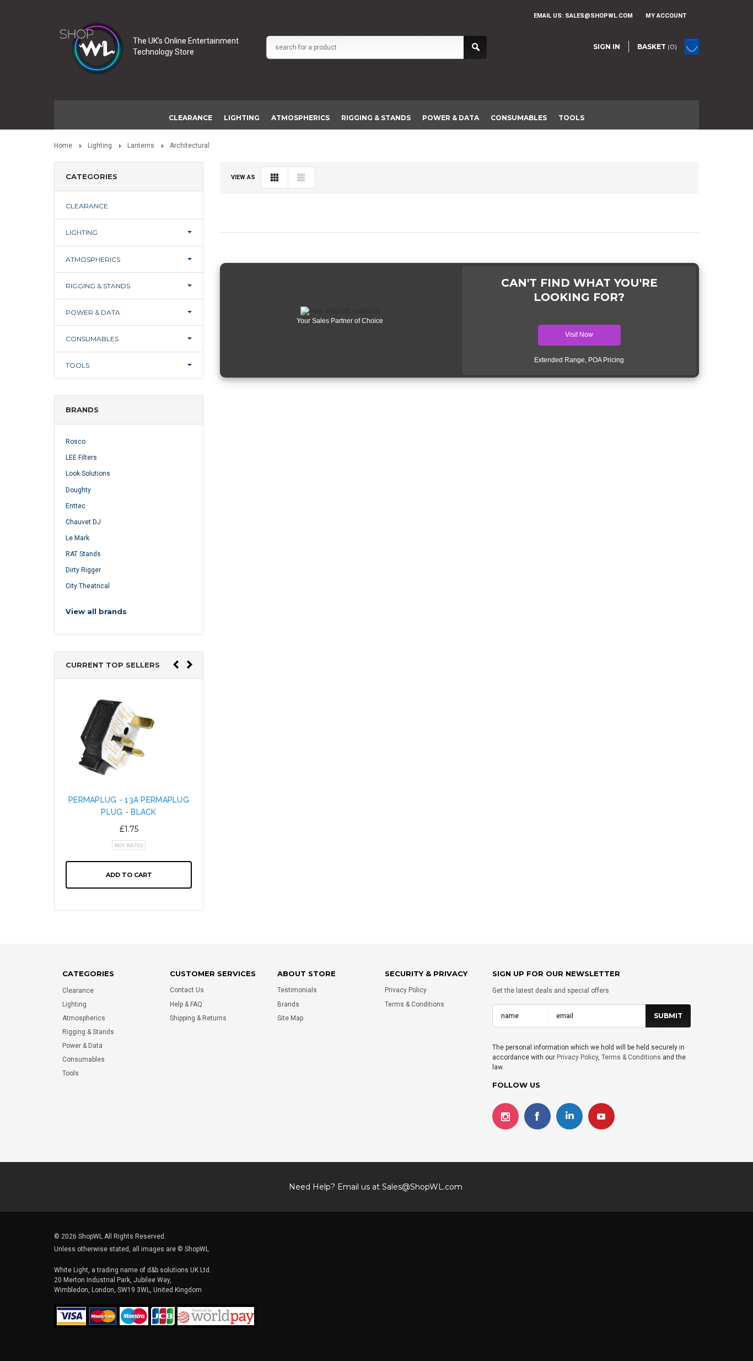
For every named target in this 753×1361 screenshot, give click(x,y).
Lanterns (140, 145)
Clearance (190, 118)
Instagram (505, 1117)
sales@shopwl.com (599, 15)
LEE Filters (81, 457)
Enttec (75, 506)
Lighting (242, 118)
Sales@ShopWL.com (422, 1187)
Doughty (78, 490)
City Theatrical (88, 586)
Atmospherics (300, 118)
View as (243, 177)
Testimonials (297, 990)
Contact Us (187, 990)
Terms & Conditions (414, 1004)
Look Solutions (88, 473)
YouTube (601, 1117)
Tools (571, 118)
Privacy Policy (406, 990)
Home (63, 145)
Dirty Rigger (83, 570)
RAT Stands (83, 554)
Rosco (75, 441)
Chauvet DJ (83, 522)
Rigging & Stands (376, 118)
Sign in (606, 46)
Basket (657, 46)
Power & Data (450, 118)
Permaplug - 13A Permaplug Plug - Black (128, 805)
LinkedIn (569, 1117)
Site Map (290, 1018)
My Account (666, 15)
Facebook (537, 1117)
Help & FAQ (186, 1004)
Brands (288, 1004)
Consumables (519, 118)
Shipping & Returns (198, 1018)
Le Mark (77, 538)
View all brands (96, 611)
